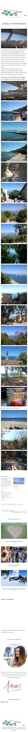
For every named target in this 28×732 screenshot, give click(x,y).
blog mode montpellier (11, 504)
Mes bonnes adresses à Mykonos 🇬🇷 (18, 485)
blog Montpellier (20, 504)
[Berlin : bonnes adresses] (14, 554)
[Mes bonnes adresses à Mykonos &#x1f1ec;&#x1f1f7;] (18, 481)
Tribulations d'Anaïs (13, 727)
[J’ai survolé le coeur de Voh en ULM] (14, 530)
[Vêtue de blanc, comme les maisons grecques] (7, 483)
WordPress (13, 728)
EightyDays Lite (22, 728)
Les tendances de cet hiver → (19, 512)
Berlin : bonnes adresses (14, 565)
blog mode (3, 504)
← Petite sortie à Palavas (7, 510)
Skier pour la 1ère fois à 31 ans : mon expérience (14, 588)
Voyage (14, 21)
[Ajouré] (7, 495)
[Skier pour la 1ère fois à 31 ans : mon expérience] (14, 578)
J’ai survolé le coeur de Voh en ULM (14, 541)
